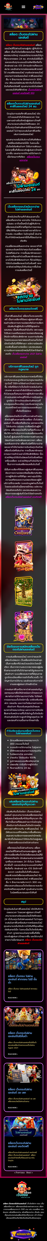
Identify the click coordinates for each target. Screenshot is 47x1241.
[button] (23, 7)
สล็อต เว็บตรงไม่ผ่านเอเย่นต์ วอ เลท (20, 1091)
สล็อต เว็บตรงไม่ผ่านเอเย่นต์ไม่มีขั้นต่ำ (20, 1034)
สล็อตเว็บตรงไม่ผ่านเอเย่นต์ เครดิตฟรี (19, 1144)
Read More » (13, 998)
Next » (29, 1172)
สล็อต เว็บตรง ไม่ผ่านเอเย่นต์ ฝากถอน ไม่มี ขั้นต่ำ (22, 979)
